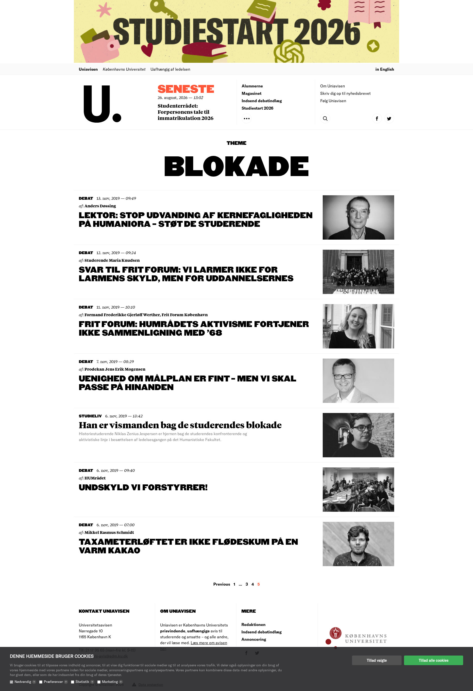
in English (384, 69)
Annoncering (253, 639)
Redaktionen (253, 624)
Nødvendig (25, 681)
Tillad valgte (377, 660)
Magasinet (251, 93)
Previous (221, 584)
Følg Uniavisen (333, 100)
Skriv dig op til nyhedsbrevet (345, 93)
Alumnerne (252, 85)
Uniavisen (88, 69)
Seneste (186, 89)
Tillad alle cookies (433, 660)
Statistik (84, 681)
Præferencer (55, 681)
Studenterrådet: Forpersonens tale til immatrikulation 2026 (186, 111)
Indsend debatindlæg (262, 100)
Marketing (111, 681)
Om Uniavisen (332, 85)
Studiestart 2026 (257, 108)
